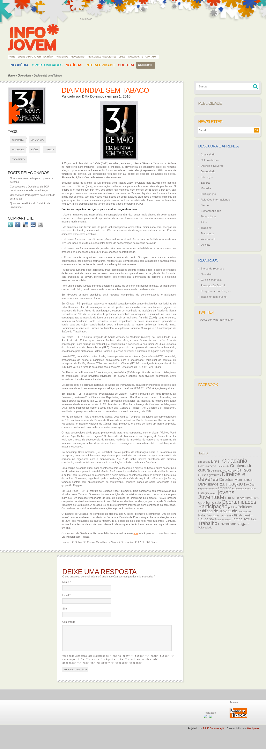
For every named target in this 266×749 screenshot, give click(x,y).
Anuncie (146, 65)
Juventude (211, 497)
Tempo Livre (208, 216)
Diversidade (24, 75)
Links (122, 57)
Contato (150, 57)
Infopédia (19, 65)
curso (232, 470)
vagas (243, 523)
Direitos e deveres (221, 476)
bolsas (206, 461)
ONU (256, 498)
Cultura (126, 65)
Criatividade (208, 154)
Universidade (227, 524)
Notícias (74, 65)
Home (12, 57)
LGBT (228, 498)
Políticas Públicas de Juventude (225, 509)
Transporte (207, 233)
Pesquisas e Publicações (216, 291)
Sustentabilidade (211, 210)
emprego (224, 488)
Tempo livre (241, 519)
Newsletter (78, 57)
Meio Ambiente (242, 498)
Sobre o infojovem (29, 57)
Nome (66, 582)
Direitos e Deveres (212, 165)
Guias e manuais (211, 279)
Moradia (206, 188)
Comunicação (207, 466)
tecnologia (226, 519)
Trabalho (206, 227)
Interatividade (100, 65)
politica (232, 507)
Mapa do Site (135, 57)
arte (200, 462)
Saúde (34, 149)
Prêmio (241, 511)
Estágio (203, 493)
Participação (208, 193)
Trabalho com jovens (213, 296)
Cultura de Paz (210, 160)
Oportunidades (47, 65)
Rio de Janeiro (243, 515)
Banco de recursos (212, 268)
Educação (207, 177)
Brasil (216, 461)
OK (256, 130)
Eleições (249, 484)
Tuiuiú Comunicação (214, 728)
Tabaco (49, 149)
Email (66, 595)
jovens (226, 492)
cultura (204, 470)
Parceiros (62, 57)
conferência (223, 466)
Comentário (68, 621)
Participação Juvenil (213, 285)
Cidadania (18, 140)
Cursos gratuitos (209, 475)
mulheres (18, 149)
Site (64, 608)
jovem (213, 493)
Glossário (206, 274)
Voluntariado (208, 239)
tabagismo (18, 159)
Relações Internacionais (215, 199)
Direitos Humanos (236, 479)
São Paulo (215, 519)
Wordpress (253, 728)
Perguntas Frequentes (102, 57)
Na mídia (48, 57)
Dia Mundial (37, 140)
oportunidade (209, 502)
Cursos (244, 470)
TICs (204, 222)
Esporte (205, 182)
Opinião (205, 244)
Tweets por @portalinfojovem (216, 319)
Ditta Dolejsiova (94, 96)
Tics (254, 519)
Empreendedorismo (207, 488)
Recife (248, 511)
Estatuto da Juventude (244, 488)
